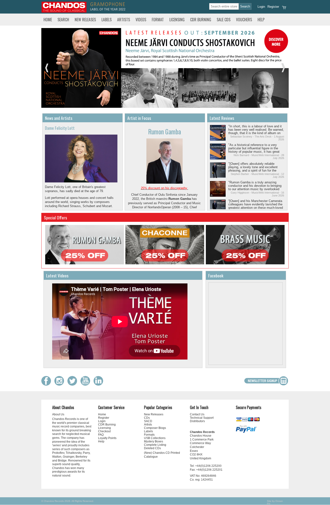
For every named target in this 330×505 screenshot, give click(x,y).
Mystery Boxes (153, 441)
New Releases (85, 19)
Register (273, 6)
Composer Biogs (155, 428)
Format (158, 19)
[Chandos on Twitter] (73, 384)
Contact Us (197, 414)
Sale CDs (223, 19)
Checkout (104, 431)
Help (261, 19)
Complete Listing (155, 445)
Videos (141, 19)
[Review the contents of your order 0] (284, 9)
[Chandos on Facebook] (47, 384)
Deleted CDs (152, 448)
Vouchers (244, 19)
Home (47, 19)
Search (63, 19)
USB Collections (154, 438)
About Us (58, 414)
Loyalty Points (107, 438)
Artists (123, 19)
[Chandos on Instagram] (60, 384)
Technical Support (202, 417)
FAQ (101, 434)
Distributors (197, 421)
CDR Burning (200, 19)
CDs (147, 417)
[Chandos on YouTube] (86, 384)
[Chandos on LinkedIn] (99, 384)
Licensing (177, 19)
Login (261, 6)
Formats (149, 434)
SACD (148, 421)
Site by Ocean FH (275, 502)
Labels (106, 19)
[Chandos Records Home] (64, 11)
